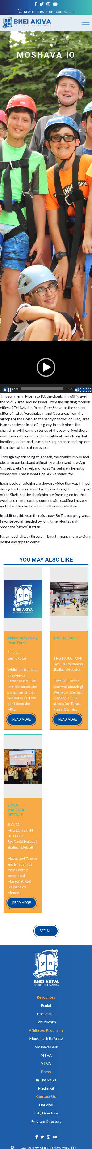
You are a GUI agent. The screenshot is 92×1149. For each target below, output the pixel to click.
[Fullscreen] (87, 389)
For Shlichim (46, 1022)
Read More (21, 719)
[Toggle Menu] (86, 24)
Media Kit (46, 1088)
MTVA (46, 1055)
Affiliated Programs (46, 1030)
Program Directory (46, 1121)
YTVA (46, 1063)
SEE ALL (46, 931)
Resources (46, 997)
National (46, 1104)
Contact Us (64, 11)
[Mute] (79, 389)
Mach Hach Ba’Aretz (46, 1038)
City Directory (46, 1113)
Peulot (46, 1005)
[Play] (7, 389)
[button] (46, 367)
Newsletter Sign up (38, 11)
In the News (46, 1080)
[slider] (42, 388)
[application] (46, 367)
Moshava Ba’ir (46, 1046)
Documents (46, 1013)
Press (46, 1071)
